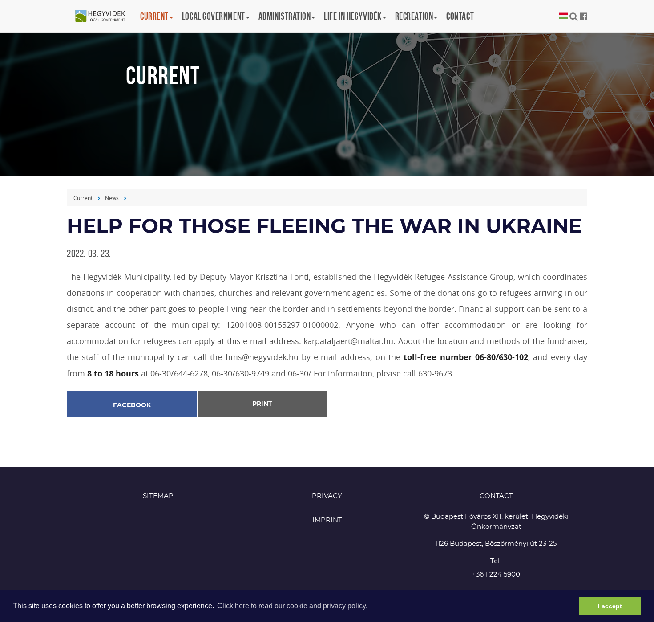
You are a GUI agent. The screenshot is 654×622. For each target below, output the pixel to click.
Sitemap (158, 496)
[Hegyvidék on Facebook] (583, 16)
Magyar (563, 16)
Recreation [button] (414, 16)
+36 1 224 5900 (496, 574)
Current (83, 197)
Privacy (327, 496)
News (112, 197)
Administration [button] (284, 16)
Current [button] (154, 16)
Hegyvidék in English (104, 16)
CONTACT (496, 496)
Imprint (327, 520)
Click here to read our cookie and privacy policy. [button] (292, 606)
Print (262, 404)
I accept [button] (610, 606)
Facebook (132, 405)
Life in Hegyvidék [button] (352, 16)
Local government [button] (213, 16)
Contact (460, 16)
